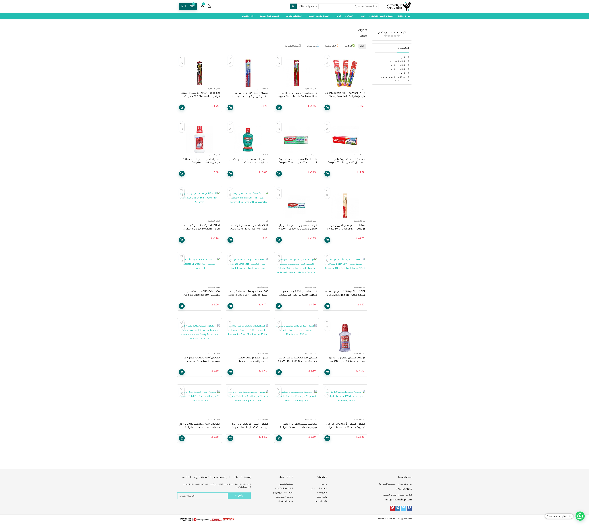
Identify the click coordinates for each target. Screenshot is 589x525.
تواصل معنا (322, 497)
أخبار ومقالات (248, 16)
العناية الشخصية (398, 61)
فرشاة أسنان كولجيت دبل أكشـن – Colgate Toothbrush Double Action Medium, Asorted (297, 96)
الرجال (338, 16)
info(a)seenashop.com (398, 500)
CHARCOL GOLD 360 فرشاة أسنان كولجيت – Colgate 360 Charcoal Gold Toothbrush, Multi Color (200, 96)
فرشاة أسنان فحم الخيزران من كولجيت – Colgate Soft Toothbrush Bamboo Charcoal (345, 229)
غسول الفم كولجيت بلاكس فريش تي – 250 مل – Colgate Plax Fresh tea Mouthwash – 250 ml (296, 361)
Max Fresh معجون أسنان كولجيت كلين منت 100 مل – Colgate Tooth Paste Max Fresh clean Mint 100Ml (297, 163)
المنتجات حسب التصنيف (382, 16)
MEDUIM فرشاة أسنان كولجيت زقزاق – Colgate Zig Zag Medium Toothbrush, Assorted (202, 229)
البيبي (362, 16)
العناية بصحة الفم (397, 65)
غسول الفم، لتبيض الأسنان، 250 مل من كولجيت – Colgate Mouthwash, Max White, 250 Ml (201, 163)
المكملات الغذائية (294, 16)
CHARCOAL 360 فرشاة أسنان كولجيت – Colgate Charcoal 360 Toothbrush (202, 295)
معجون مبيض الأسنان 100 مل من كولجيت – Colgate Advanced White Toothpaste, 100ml (345, 427)
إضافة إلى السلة (327, 107)
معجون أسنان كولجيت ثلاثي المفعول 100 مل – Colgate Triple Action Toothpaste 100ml (346, 163)
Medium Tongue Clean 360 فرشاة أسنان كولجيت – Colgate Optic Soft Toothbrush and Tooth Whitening (248, 295)
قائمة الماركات (321, 501)
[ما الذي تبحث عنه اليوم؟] (293, 6)
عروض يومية (404, 16)
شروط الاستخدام (285, 501)
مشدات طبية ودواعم (269, 16)
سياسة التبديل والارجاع (283, 493)
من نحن (324, 484)
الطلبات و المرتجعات (284, 489)
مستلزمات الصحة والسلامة (393, 77)
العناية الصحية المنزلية (318, 16)
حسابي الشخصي (286, 484)
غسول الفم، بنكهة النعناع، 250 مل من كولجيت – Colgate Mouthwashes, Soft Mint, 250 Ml (248, 163)
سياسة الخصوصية (284, 497)
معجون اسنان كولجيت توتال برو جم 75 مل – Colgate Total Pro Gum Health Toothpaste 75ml (199, 427)
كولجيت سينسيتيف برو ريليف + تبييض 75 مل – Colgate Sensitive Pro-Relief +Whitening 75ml (298, 427)
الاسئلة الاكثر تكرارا (319, 489)
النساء (350, 16)
